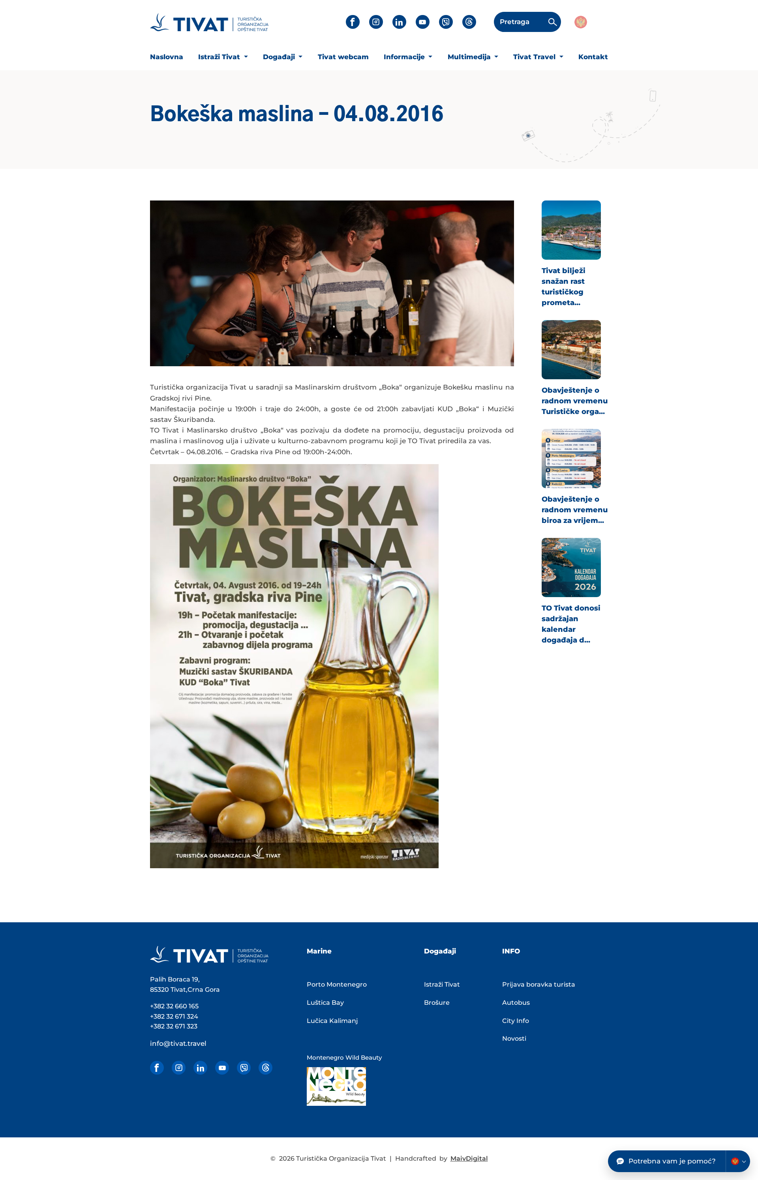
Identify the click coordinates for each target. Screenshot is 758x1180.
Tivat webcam (343, 57)
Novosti (514, 1038)
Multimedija (470, 57)
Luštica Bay (325, 1002)
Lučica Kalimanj (332, 1021)
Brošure (437, 1002)
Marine (319, 951)
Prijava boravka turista (538, 984)
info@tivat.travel (178, 1043)
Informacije (405, 57)
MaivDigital (469, 1158)
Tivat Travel (535, 57)
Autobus (516, 1002)
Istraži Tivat (220, 57)
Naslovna (166, 57)
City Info (515, 1021)
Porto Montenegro (337, 984)
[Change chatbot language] (738, 1161)
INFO (511, 951)
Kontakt (593, 57)
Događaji (280, 57)
